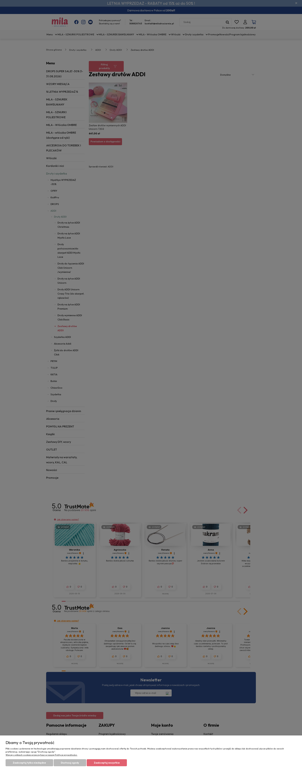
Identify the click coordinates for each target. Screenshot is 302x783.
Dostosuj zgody (70, 762)
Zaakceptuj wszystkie (107, 762)
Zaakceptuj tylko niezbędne (29, 762)
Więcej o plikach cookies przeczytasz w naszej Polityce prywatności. (41, 754)
